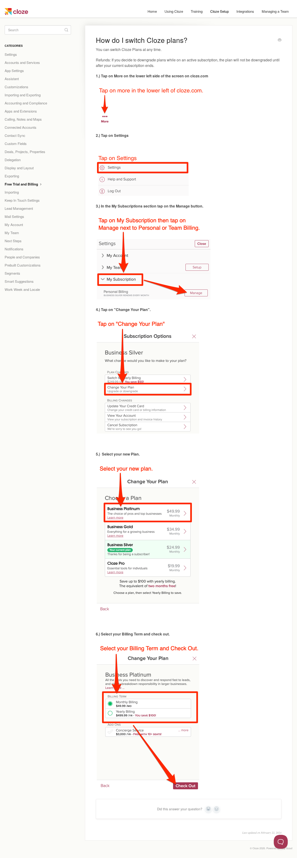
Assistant (12, 78)
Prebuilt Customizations (23, 265)
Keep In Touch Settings (22, 200)
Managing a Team (275, 11)
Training (197, 11)
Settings (11, 54)
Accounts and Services (22, 62)
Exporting (12, 175)
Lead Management (19, 208)
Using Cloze (174, 11)
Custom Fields (16, 143)
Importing (12, 192)
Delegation (13, 159)
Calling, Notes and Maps (23, 119)
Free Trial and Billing (22, 184)
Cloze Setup (219, 11)
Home (152, 11)
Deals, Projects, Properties (25, 151)
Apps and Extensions (21, 111)
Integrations (245, 11)
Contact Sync (15, 135)
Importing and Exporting (23, 94)
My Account (14, 224)
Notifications (14, 248)
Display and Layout (19, 167)
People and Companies (22, 257)
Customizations (16, 86)
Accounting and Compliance (26, 103)
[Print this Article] (279, 40)
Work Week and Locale (22, 289)
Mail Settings (14, 216)
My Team (12, 232)
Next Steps (13, 240)
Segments (12, 273)
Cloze (255, 848)
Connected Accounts (20, 127)
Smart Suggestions (19, 281)
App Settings (14, 70)
